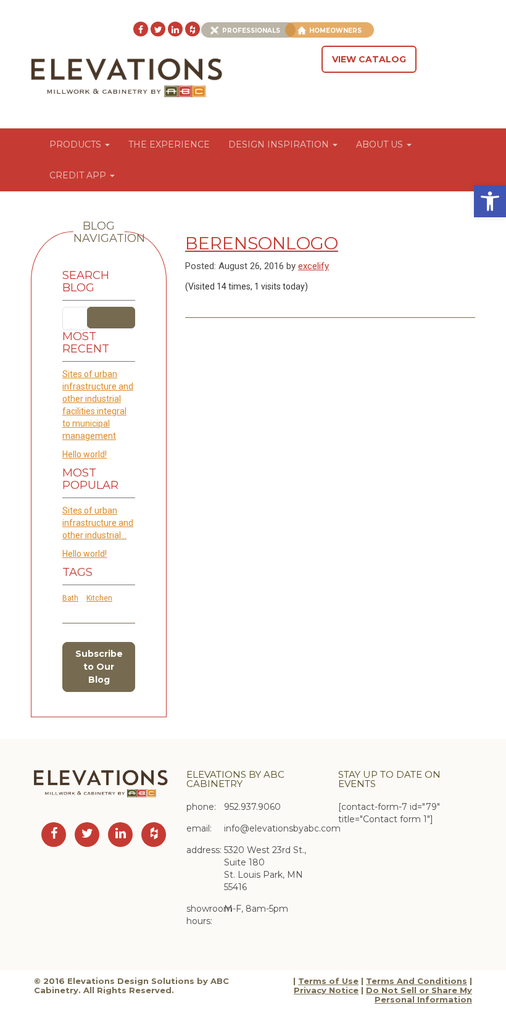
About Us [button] (380, 144)
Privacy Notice (326, 990)
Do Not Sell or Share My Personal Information (419, 994)
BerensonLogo (261, 243)
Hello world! (84, 454)
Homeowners (335, 31)
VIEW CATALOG (369, 59)
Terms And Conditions (416, 981)
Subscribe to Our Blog (99, 666)
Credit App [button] (79, 175)
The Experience (169, 144)
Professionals (251, 31)
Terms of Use (328, 981)
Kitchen (99, 598)
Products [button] (76, 144)
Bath (70, 598)
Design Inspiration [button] (279, 144)
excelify (313, 266)
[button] (490, 201)
